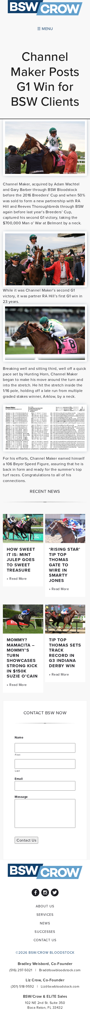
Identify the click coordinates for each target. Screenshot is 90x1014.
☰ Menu (45, 28)
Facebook (35, 892)
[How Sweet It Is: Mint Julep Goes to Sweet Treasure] (23, 528)
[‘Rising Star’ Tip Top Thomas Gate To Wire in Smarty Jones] (65, 528)
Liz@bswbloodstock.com (60, 986)
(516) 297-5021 (20, 970)
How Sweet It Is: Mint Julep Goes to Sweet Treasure (21, 559)
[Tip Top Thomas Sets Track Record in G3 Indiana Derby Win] (65, 619)
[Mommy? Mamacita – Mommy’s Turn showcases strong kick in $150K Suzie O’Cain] (23, 619)
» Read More (17, 578)
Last (17, 770)
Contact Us (26, 840)
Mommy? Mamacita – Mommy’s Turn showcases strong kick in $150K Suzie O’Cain (22, 658)
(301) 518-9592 (22, 986)
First (17, 754)
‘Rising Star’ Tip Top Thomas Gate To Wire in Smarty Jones (64, 565)
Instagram (45, 892)
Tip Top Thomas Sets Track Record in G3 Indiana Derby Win (65, 653)
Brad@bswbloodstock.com (60, 970)
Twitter (55, 892)
